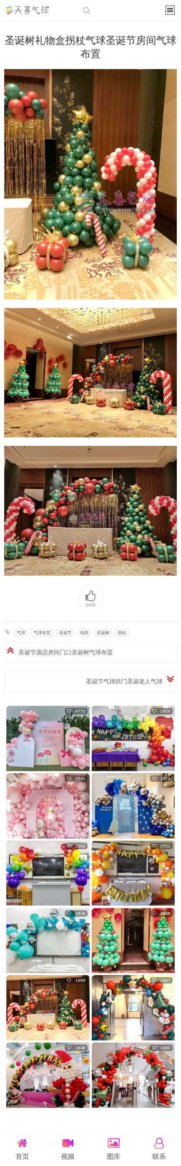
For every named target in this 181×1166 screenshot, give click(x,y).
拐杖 (122, 632)
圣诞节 (65, 632)
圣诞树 (103, 632)
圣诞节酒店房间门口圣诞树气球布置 (66, 652)
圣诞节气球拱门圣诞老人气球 (124, 681)
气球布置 (42, 632)
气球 (21, 632)
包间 (84, 632)
